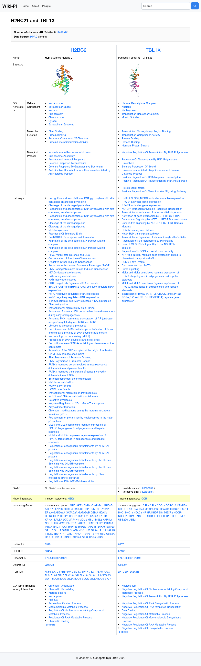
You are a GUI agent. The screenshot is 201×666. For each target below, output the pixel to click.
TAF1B (111, 530)
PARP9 (81, 523)
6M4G (77, 571)
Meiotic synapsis (58, 230)
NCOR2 (122, 516)
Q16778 (49, 565)
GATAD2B (84, 512)
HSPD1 (73, 516)
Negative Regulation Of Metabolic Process (146, 614)
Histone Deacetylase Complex (139, 103)
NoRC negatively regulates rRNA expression (73, 293)
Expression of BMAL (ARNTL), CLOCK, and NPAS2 (151, 293)
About (35, 6)
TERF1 (158, 516)
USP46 (75, 537)
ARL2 (146, 505)
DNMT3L (95, 509)
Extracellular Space (59, 107)
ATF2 (48, 509)
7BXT (92, 571)
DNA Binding (55, 131)
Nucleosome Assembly (61, 156)
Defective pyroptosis (60, 400)
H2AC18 (164, 509)
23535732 (147, 488)
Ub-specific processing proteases (67, 325)
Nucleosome (55, 103)
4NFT (48, 571)
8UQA (70, 578)
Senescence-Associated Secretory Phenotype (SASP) (79, 265)
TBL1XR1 (59, 533)
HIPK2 (48, 516)
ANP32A (88, 505)
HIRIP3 (64, 516)
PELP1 (99, 523)
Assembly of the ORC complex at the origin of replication (80, 350)
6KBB (62, 571)
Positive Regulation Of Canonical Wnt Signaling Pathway (154, 191)
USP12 (49, 537)
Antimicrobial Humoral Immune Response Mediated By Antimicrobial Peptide (79, 171)
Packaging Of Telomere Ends (65, 233)
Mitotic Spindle (130, 117)
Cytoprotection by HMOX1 (136, 265)
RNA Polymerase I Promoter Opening (69, 357)
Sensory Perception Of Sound (139, 166)
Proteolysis (128, 163)
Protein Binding (57, 135)
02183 (121, 551)
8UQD (93, 578)
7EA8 (99, 571)
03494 (48, 551)
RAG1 (56, 526)
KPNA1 (49, 519)
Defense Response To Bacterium (67, 163)
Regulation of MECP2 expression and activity (147, 251)
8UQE (100, 578)
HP (144, 512)
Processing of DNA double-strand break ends (74, 339)
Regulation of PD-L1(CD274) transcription (71, 481)
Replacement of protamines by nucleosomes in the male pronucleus (80, 419)
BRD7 (66, 509)
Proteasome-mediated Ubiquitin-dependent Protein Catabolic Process (150, 171)
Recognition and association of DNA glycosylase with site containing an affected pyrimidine (81, 199)
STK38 (86, 530)
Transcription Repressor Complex (140, 114)
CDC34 (161, 505)
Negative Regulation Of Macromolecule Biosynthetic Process (151, 619)
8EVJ (89, 575)
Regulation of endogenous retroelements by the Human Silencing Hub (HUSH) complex (79, 461)
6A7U (55, 571)
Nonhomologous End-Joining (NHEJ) (69, 336)
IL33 (80, 516)
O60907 (122, 565)
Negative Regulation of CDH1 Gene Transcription (76, 403)
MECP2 (168, 512)
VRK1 (100, 537)
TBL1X (153, 49)
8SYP (48, 578)
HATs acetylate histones (62, 276)
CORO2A (171, 505)
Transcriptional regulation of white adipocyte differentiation (154, 237)
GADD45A (59, 512)
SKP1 (131, 516)
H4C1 (121, 512)
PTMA (48, 526)
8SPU (111, 575)
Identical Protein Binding (135, 145)
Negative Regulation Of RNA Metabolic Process (149, 624)
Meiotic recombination (60, 382)
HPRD (33, 36)
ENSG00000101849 (129, 558)
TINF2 (181, 516)
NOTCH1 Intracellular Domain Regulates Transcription (152, 209)
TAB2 (138, 516)
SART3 (49, 530)
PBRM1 (90, 523)
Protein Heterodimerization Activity (68, 142)
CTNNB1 (182, 505)
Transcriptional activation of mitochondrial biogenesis (152, 212)
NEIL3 (54, 523)
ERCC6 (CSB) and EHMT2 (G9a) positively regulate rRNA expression (81, 288)
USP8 (92, 537)
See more (50, 624)
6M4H (85, 571)
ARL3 (153, 505)
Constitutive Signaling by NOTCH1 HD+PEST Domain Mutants (152, 224)
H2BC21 (80, 49)
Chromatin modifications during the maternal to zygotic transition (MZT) (79, 412)
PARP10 (71, 523)
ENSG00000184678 (56, 558)
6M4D (70, 571)
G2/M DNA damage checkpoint (66, 354)
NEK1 (71, 498)
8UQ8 (55, 578)
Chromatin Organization (61, 585)
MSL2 (98, 519)
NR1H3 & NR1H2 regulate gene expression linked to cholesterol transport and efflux (151, 256)
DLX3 (129, 509)
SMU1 (65, 530)
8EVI (82, 575)
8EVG (68, 575)
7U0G (106, 571)
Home (25, 6)
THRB (173, 516)
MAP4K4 (74, 519)
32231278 (147, 491)
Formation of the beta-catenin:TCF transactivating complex (76, 242)
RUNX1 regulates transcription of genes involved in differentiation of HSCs (77, 373)
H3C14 (184, 509)
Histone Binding (131, 142)
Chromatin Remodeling (61, 589)
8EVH (75, 575)
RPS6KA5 (100, 526)
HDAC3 (138, 512)
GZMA (94, 512)
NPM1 (62, 523)
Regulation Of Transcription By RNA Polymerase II (150, 159)
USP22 (67, 537)
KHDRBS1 (157, 512)
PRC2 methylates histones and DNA (69, 255)
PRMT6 (108, 523)
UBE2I (132, 519)
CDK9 (74, 509)
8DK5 (61, 575)
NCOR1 (178, 512)
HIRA (56, 516)
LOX (65, 519)
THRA (166, 516)
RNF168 (72, 526)
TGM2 (68, 533)
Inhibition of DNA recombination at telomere (73, 396)
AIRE (72, 505)
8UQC (85, 578)
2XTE (135, 571)
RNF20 (82, 526)
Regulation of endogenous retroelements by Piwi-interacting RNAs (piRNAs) (76, 475)
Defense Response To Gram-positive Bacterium (75, 166)
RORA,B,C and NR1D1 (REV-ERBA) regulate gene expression (150, 299)
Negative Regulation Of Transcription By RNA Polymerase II (155, 154)
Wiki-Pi (9, 6)
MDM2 (83, 519)
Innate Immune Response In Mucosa (69, 152)
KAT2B (103, 516)
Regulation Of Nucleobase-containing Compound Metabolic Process (75, 612)
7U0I (47, 575)
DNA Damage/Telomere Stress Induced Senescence (78, 269)
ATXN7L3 (57, 509)
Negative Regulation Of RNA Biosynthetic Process (150, 603)
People (46, 6)
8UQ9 (62, 578)
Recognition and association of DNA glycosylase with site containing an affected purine (81, 210)
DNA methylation (58, 304)
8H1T (96, 575)
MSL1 (91, 519)
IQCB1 (144, 498)
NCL (47, 523)
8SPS (103, 575)
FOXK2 (147, 509)
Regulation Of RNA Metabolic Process (70, 617)
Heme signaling (130, 269)
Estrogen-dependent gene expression (69, 378)
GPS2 (155, 509)
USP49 (84, 537)
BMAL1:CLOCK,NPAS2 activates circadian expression (153, 198)
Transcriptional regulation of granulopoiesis (72, 393)
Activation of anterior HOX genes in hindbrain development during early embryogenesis (81, 313)
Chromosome (56, 117)
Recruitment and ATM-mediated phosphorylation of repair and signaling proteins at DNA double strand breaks (80, 330)
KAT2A (94, 516)
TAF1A (102, 530)
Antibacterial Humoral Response (66, 159)
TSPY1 (95, 533)
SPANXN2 (76, 530)
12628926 (62, 32)
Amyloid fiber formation (61, 407)
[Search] (195, 5)
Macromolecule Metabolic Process (68, 607)
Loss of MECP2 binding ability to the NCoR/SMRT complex (150, 245)
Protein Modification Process (64, 603)
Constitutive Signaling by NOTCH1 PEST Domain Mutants (155, 219)
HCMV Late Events (59, 389)
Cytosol (52, 121)
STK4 (94, 530)
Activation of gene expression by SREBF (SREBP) (151, 216)
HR (149, 512)
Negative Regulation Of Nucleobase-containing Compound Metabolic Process (154, 590)
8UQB (77, 578)
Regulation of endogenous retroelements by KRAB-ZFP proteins (79, 447)
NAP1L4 (107, 519)
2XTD (128, 571)
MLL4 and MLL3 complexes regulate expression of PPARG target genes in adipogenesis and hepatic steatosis (77, 428)
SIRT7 (57, 530)
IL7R (86, 516)
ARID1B (108, 505)
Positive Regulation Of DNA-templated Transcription (151, 177)
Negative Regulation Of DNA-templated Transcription (151, 607)
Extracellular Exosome (61, 124)
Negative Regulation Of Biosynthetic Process (147, 628)
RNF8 (90, 526)
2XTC (121, 571)
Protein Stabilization (133, 187)
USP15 (58, 537)
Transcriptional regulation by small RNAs (71, 308)
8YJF (108, 578)
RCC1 (64, 526)
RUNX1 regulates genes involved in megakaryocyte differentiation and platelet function (77, 366)
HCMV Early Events (59, 385)
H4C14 (129, 512)
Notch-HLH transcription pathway (140, 233)
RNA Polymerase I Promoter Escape (69, 361)
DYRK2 (104, 509)
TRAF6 (86, 533)
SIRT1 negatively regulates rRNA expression (73, 283)
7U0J (54, 575)
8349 (47, 544)
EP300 (49, 512)
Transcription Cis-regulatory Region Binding (146, 131)
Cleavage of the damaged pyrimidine (69, 205)
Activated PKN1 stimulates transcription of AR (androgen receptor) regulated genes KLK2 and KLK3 (80, 320)
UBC (102, 533)
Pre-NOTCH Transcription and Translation (71, 237)
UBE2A (110, 533)
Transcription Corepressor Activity (141, 135)
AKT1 (79, 505)
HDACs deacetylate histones (64, 272)
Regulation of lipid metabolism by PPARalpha (147, 240)
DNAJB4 (138, 509)
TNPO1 (77, 533)
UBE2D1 (123, 519)
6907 (121, 544)
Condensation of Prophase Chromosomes (72, 258)
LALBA (58, 519)
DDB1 (121, 509)
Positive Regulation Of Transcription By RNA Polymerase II (154, 182)
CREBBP (83, 509)
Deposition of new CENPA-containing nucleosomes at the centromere (81, 345)
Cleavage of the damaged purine (66, 223)
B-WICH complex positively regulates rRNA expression (79, 301)
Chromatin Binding (58, 621)
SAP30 (110, 526)
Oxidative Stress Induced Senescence (70, 262)
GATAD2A (72, 512)
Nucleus (53, 110)
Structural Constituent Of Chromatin (68, 138)
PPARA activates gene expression (141, 201)
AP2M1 (98, 505)
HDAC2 (103, 512)
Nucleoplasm (55, 114)
